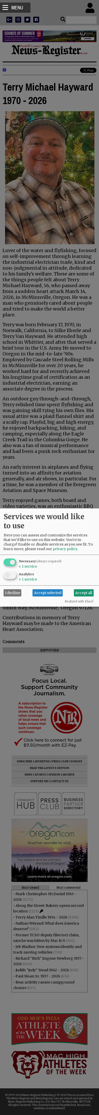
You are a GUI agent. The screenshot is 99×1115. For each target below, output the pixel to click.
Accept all (83, 593)
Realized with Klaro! (79, 601)
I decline (12, 593)
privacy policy (65, 548)
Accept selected (47, 593)
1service (28, 566)
